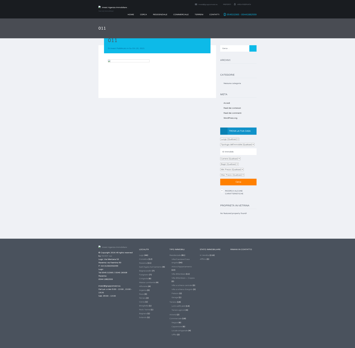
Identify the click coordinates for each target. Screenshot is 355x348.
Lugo (141, 255)
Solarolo (143, 317)
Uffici (174, 334)
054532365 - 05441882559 (242, 14)
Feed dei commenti (232, 113)
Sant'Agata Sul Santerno (150, 267)
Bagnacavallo (145, 271)
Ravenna (143, 263)
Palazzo (175, 293)
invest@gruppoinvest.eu (208, 4)
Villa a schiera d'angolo (182, 289)
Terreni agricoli (178, 310)
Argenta (143, 290)
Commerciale (175, 318)
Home (131, 14)
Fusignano (144, 274)
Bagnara (143, 313)
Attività (172, 314)
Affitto (203, 259)
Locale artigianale (180, 330)
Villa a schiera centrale (182, 285)
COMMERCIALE (181, 14)
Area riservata (244, 4)
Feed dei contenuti (232, 108)
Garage (175, 297)
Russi (141, 294)
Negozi (175, 322)
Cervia (142, 302)
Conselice (143, 259)
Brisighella (143, 306)
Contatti (214, 14)
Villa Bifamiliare (178, 274)
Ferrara (142, 298)
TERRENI (199, 14)
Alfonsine (143, 286)
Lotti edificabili (178, 306)
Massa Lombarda (147, 282)
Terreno (173, 302)
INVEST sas (106, 256)
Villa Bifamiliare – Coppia (183, 278)
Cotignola (143, 278)
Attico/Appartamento (182, 266)
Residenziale (160, 14)
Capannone (177, 326)
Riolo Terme (144, 309)
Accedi (227, 103)
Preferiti (227, 4)
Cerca (143, 14)
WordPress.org (230, 118)
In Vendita (204, 255)
